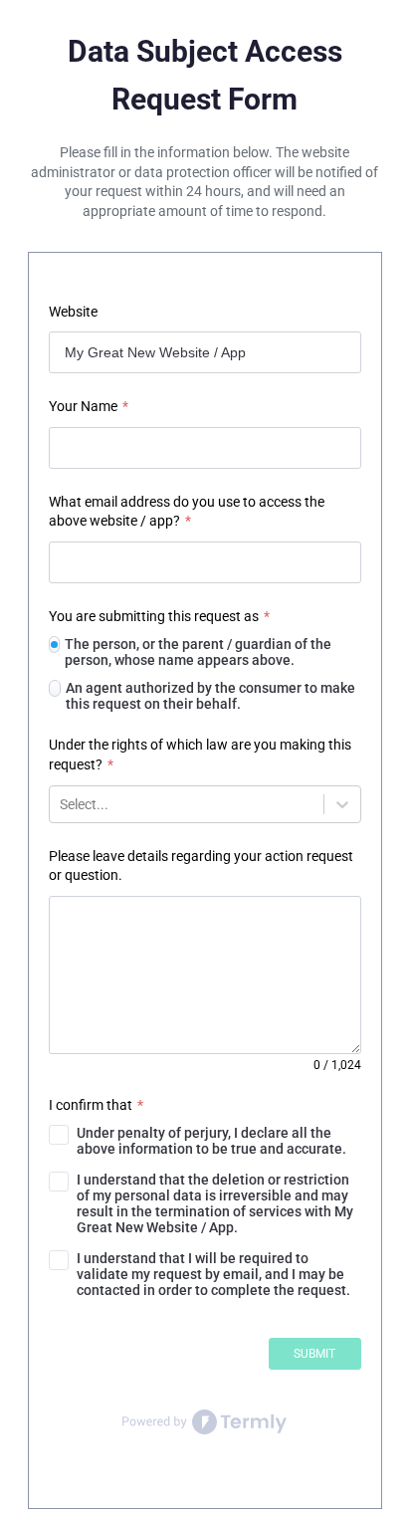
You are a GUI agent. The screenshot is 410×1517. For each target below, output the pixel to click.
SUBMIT (314, 1354)
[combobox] (61, 804)
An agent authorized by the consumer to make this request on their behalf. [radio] (210, 696)
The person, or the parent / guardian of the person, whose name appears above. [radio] (198, 652)
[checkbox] (204, 1141)
